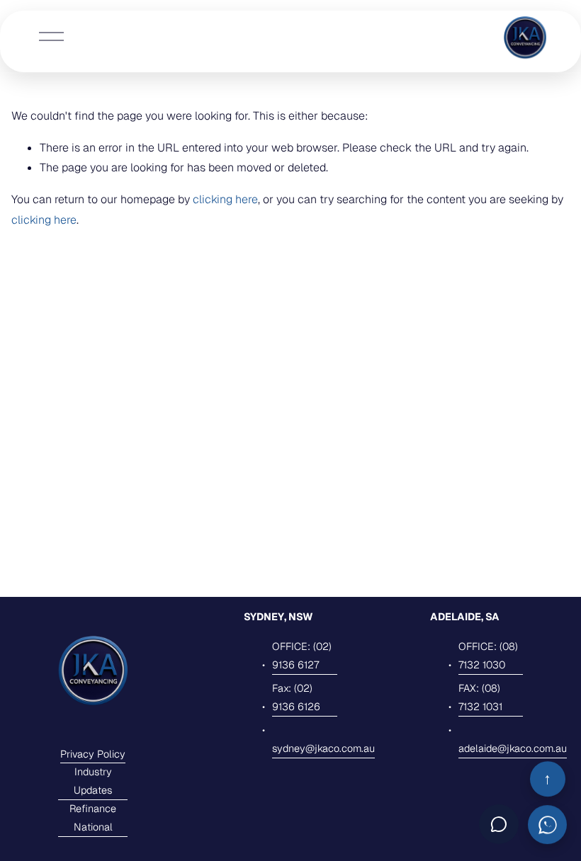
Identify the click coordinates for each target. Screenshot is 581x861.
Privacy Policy (92, 754)
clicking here (225, 199)
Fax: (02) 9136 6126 (296, 697)
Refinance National (92, 817)
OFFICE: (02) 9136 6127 (302, 655)
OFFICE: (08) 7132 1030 (488, 655)
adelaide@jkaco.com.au (512, 748)
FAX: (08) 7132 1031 (480, 697)
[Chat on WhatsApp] (547, 823)
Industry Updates (93, 781)
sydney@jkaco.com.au (323, 748)
